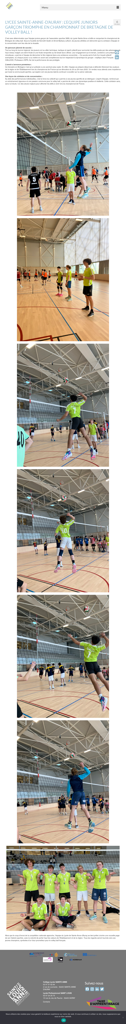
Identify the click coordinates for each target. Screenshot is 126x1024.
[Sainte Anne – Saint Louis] (9, 5)
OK (64, 1020)
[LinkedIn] (116, 57)
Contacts (46, 1001)
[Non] (123, 1017)
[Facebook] (116, 52)
